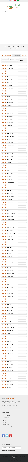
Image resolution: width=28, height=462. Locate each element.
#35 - (9, 162)
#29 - (10, 145)
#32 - (10, 153)
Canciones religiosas (7, 417)
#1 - (10, 65)
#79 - (10, 287)
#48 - (9, 199)
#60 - (11, 233)
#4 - (9, 74)
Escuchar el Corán (6, 415)
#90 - (10, 319)
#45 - (10, 190)
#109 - (10, 373)
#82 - (10, 296)
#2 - (10, 68)
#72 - (9, 267)
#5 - (10, 76)
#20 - (9, 119)
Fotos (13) (24, 55)
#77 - (10, 282)
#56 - (10, 222)
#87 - (9, 310)
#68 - (10, 256)
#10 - (9, 91)
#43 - (10, 185)
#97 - (9, 339)
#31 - (10, 150)
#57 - (10, 225)
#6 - (9, 79)
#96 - (9, 336)
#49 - (10, 202)
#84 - (10, 301)
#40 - (9, 176)
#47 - (10, 196)
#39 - (10, 173)
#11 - (9, 93)
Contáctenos (18, 459)
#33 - (10, 156)
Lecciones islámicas (7, 419)
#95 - (9, 333)
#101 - (10, 350)
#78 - (10, 284)
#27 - (10, 139)
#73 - (10, 270)
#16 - (10, 108)
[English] (10, 1)
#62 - (10, 239)
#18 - (9, 113)
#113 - (10, 384)
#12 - (9, 96)
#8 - (9, 85)
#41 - (10, 179)
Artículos (4, 422)
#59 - (10, 230)
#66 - (10, 250)
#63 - (11, 242)
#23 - (11, 128)
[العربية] (18, 1)
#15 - (9, 105)
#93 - (10, 327)
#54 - (10, 216)
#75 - (10, 276)
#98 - (10, 341)
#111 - (10, 378)
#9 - (10, 88)
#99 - (10, 344)
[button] (2, 65)
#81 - (10, 293)
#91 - (10, 321)
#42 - (10, 182)
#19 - (10, 116)
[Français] (12, 1)
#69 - (10, 259)
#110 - (10, 376)
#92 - (9, 324)
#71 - (9, 264)
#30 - (9, 148)
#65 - (10, 247)
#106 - (10, 364)
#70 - (10, 262)
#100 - (10, 347)
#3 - (10, 71)
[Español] (15, 1)
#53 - (11, 213)
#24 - (9, 130)
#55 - (10, 219)
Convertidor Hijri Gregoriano (9, 426)
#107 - (10, 367)
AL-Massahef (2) (8, 55)
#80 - (9, 290)
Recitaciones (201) (16, 55)
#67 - (9, 253)
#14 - (10, 102)
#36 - (9, 165)
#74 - (10, 273)
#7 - (9, 82)
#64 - (10, 244)
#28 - (10, 142)
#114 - (10, 387)
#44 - (10, 187)
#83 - (10, 299)
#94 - (10, 330)
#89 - (9, 316)
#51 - (10, 207)
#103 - (9, 356)
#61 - (9, 236)
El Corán (4, 420)
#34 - (9, 159)
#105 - (9, 361)
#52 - (9, 210)
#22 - (10, 125)
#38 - (9, 170)
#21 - (10, 122)
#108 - (10, 370)
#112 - (10, 381)
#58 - (10, 227)
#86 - (10, 307)
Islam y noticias (6, 424)
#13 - (9, 99)
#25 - (10, 133)
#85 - (10, 304)
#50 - (9, 205)
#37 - (10, 168)
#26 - (10, 136)
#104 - (10, 358)
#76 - (10, 279)
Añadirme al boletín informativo (8, 450)
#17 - (9, 111)
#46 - (10, 193)
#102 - (10, 353)
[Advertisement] (14, 29)
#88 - (10, 313)
